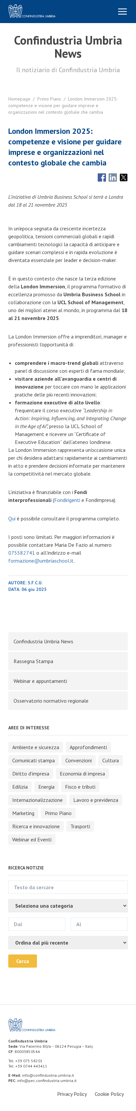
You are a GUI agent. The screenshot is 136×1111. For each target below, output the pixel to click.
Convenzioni (78, 760)
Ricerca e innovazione (36, 826)
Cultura (110, 760)
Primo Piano (49, 99)
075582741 (21, 552)
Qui (12, 518)
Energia (46, 786)
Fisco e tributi (80, 786)
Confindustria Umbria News (43, 641)
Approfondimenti (88, 747)
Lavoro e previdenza (95, 800)
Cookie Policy (109, 1094)
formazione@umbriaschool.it (41, 560)
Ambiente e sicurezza (35, 747)
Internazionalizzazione (37, 800)
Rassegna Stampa (33, 661)
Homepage (19, 99)
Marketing (23, 813)
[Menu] (122, 11)
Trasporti (80, 826)
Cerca (22, 961)
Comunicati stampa (33, 760)
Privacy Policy (72, 1094)
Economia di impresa (82, 773)
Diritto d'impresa (30, 773)
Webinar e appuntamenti (40, 681)
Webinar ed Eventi (31, 839)
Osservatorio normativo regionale (51, 700)
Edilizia (20, 786)
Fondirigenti (67, 500)
